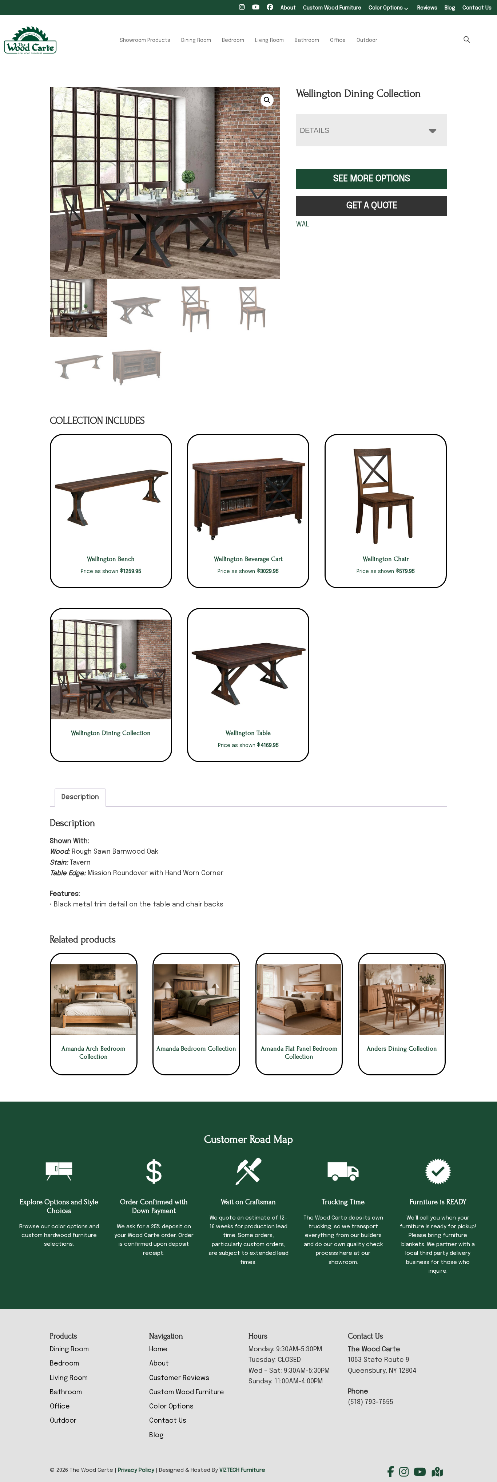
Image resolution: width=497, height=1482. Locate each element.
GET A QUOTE (371, 205)
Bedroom (233, 40)
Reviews (427, 8)
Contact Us (477, 8)
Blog (450, 8)
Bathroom (307, 40)
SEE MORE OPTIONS (371, 178)
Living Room (269, 40)
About (288, 8)
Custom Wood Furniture (332, 8)
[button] (267, 100)
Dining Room (196, 40)
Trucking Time (343, 1202)
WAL (302, 224)
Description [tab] (80, 797)
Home (158, 1349)
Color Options (386, 8)
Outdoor (367, 40)
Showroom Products (145, 40)
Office (338, 40)
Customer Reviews (179, 1378)
